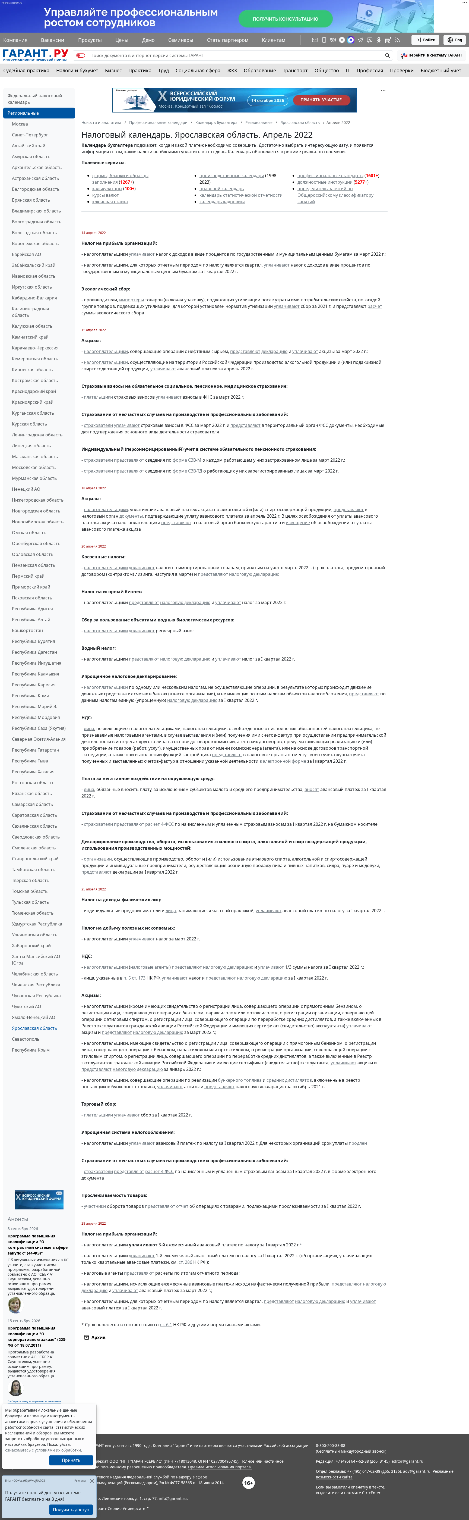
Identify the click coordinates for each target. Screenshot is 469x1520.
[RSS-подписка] (397, 40)
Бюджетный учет (441, 70)
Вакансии (52, 40)
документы (131, 516)
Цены (121, 40)
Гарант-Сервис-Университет (120, 1508)
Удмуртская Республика (37, 924)
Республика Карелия (34, 685)
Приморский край (31, 587)
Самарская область (32, 804)
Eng (458, 39)
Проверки (402, 70)
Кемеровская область (35, 359)
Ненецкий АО (26, 489)
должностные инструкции (325, 182)
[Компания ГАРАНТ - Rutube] (388, 40)
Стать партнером (227, 40)
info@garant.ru (173, 1498)
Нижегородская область (38, 500)
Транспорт (295, 70)
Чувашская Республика (36, 996)
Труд (163, 70)
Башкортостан (27, 630)
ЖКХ (232, 70)
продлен (358, 1143)
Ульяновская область (35, 935)
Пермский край (28, 576)
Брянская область (31, 200)
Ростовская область (33, 783)
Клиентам (273, 40)
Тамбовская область (33, 869)
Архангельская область (37, 167)
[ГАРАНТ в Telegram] (360, 40)
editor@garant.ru (407, 1461)
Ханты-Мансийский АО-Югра (37, 959)
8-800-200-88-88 (330, 1445)
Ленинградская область (37, 435)
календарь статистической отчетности (241, 195)
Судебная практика (26, 70)
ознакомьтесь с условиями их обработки (43, 1450)
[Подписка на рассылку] (315, 40)
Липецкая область (31, 446)
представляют (245, 351)
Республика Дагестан (34, 652)
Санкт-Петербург (30, 135)
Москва (20, 124)
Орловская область (32, 554)
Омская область (29, 533)
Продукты (90, 40)
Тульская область (30, 902)
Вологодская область (34, 233)
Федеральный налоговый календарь (35, 99)
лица (89, 728)
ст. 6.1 (166, 1325)
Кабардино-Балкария (34, 298)
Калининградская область (30, 312)
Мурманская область (34, 478)
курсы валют (105, 195)
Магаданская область (35, 456)
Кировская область (32, 370)
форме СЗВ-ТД (187, 471)
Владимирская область (36, 211)
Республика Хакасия (33, 772)
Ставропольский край (35, 859)
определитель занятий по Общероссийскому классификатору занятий (335, 195)
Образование (260, 70)
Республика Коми (30, 696)
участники (95, 1206)
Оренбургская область (36, 543)
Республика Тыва (30, 761)
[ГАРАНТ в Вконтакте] (333, 40)
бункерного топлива (240, 1080)
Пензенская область (33, 565)
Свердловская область (36, 837)
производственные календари (231, 176)
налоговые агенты (149, 967)
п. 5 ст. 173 (134, 978)
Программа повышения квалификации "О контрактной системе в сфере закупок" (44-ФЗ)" (38, 1244)
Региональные (23, 113)
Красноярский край (32, 402)
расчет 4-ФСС (159, 824)
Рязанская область (32, 793)
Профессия (370, 70)
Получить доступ (71, 1510)
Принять (71, 1460)
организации (98, 859)
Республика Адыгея (32, 609)
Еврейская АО (26, 254)
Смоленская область (34, 848)
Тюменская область (33, 913)
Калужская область (32, 326)
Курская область (29, 424)
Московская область (34, 467)
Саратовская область (34, 815)
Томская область (30, 891)
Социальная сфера (198, 70)
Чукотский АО (26, 1006)
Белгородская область (36, 189)
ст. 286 (185, 1262)
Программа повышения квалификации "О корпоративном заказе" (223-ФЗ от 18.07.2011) (37, 1336)
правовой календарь (221, 189)
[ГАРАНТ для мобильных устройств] (324, 40)
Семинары (180, 40)
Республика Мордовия (36, 717)
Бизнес (113, 70)
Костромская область (35, 380)
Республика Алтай (31, 620)
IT (348, 70)
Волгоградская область (37, 222)
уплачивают (142, 254)
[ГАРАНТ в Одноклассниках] (379, 40)
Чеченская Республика (36, 985)
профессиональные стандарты (330, 176)
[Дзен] (342, 40)
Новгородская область (36, 511)
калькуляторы (107, 189)
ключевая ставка (110, 202)
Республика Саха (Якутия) (39, 728)
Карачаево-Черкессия (35, 348)
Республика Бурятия (33, 641)
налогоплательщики (106, 351)
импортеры (131, 300)
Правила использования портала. (220, 1466)
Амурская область (31, 156)
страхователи (98, 425)
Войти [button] (429, 39)
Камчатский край (30, 337)
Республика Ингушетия (36, 663)
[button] (431, 55)
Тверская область (30, 880)
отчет (182, 1206)
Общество (327, 70)
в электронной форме (282, 761)
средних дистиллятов (289, 1080)
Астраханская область (35, 178)
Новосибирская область (38, 522)
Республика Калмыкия (35, 674)
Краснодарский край (34, 391)
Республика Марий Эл (35, 706)
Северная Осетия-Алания (39, 739)
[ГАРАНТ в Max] (350, 39)
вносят (312, 789)
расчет (374, 306)
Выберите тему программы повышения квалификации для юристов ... (34, 1403)
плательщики (98, 397)
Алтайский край (28, 146)
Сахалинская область (34, 826)
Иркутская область (32, 287)
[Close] (92, 1481)
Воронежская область (35, 243)
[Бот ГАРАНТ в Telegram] (369, 40)
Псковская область (32, 598)
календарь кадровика (222, 202)
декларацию (274, 351)
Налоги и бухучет (77, 70)
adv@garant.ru (416, 1471)
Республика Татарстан (35, 750)
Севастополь (26, 1039)
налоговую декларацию (254, 574)
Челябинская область (35, 974)
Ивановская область (34, 276)
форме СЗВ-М (187, 460)
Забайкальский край (33, 265)
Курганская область (33, 413)
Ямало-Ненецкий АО (33, 1017)
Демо (148, 40)
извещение (298, 523)
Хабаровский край (31, 946)
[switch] (80, 55)
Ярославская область (34, 1028)
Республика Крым (31, 1050)
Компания (15, 40)
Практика (139, 70)
